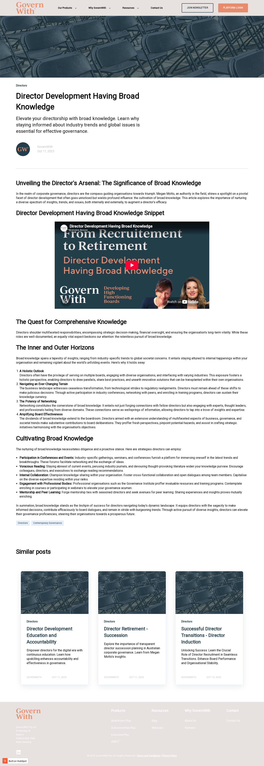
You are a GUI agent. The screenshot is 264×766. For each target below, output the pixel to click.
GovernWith (45, 147)
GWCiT (115, 741)
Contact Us (233, 720)
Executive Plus (120, 734)
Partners (190, 727)
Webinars (157, 727)
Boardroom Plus (121, 720)
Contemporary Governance (47, 523)
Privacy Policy (169, 755)
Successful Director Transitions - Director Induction (203, 635)
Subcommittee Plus (123, 727)
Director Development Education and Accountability (49, 635)
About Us (190, 720)
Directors (23, 523)
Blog (154, 720)
